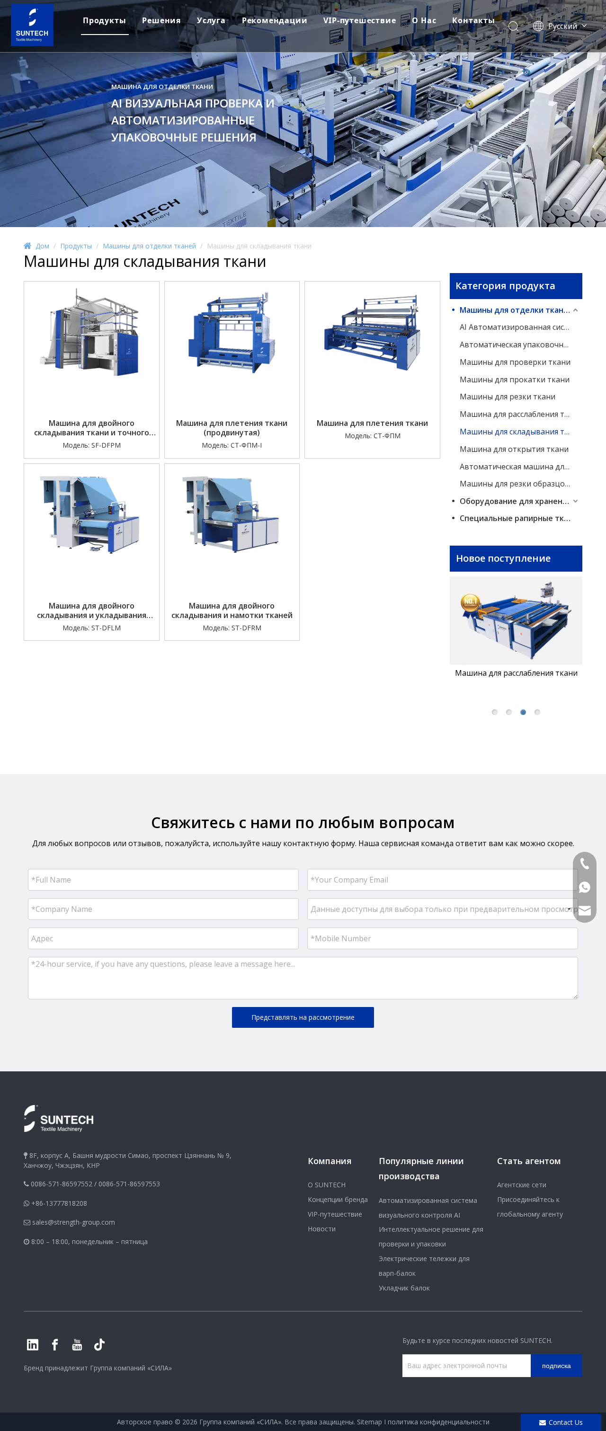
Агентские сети (521, 1184)
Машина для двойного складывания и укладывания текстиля (91, 610)
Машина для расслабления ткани (520, 414)
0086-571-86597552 (61, 1183)
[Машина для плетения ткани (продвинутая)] (232, 332)
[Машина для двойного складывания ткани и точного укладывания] (92, 332)
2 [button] (509, 712)
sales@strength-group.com (73, 1222)
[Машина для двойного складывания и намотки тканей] (232, 514)
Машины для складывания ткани (520, 431)
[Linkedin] (33, 1345)
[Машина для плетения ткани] (372, 332)
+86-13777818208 (59, 1203)
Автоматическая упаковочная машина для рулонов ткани (520, 344)
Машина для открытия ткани (514, 449)
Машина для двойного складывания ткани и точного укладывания (91, 427)
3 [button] (523, 712)
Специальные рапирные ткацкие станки (520, 518)
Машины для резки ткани (507, 396)
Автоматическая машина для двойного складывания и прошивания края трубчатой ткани (520, 466)
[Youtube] (77, 1345)
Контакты (473, 20)
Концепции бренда (338, 1199)
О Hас (424, 20)
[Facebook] (55, 1345)
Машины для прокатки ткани (515, 379)
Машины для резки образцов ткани (520, 483)
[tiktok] (99, 1345)
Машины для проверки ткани (515, 362)
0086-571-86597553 (129, 1183)
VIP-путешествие (359, 20)
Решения (161, 20)
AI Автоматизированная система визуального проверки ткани (520, 327)
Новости (322, 1228)
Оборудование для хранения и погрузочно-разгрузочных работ (520, 501)
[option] (516, 627)
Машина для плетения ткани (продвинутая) (231, 427)
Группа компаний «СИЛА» (131, 1367)
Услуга (211, 20)
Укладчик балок (404, 1287)
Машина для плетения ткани (372, 423)
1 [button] (494, 712)
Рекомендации (275, 20)
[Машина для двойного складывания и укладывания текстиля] (92, 514)
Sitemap (369, 1421)
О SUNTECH (327, 1184)
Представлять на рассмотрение (303, 1017)
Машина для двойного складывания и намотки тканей (232, 610)
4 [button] (537, 712)
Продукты (104, 20)
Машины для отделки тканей (516, 310)
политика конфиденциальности (439, 1421)
